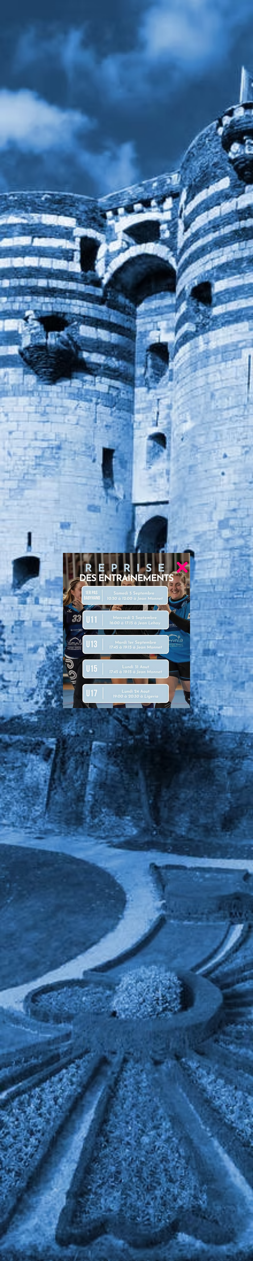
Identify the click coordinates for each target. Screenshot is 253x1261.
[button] (182, 567)
